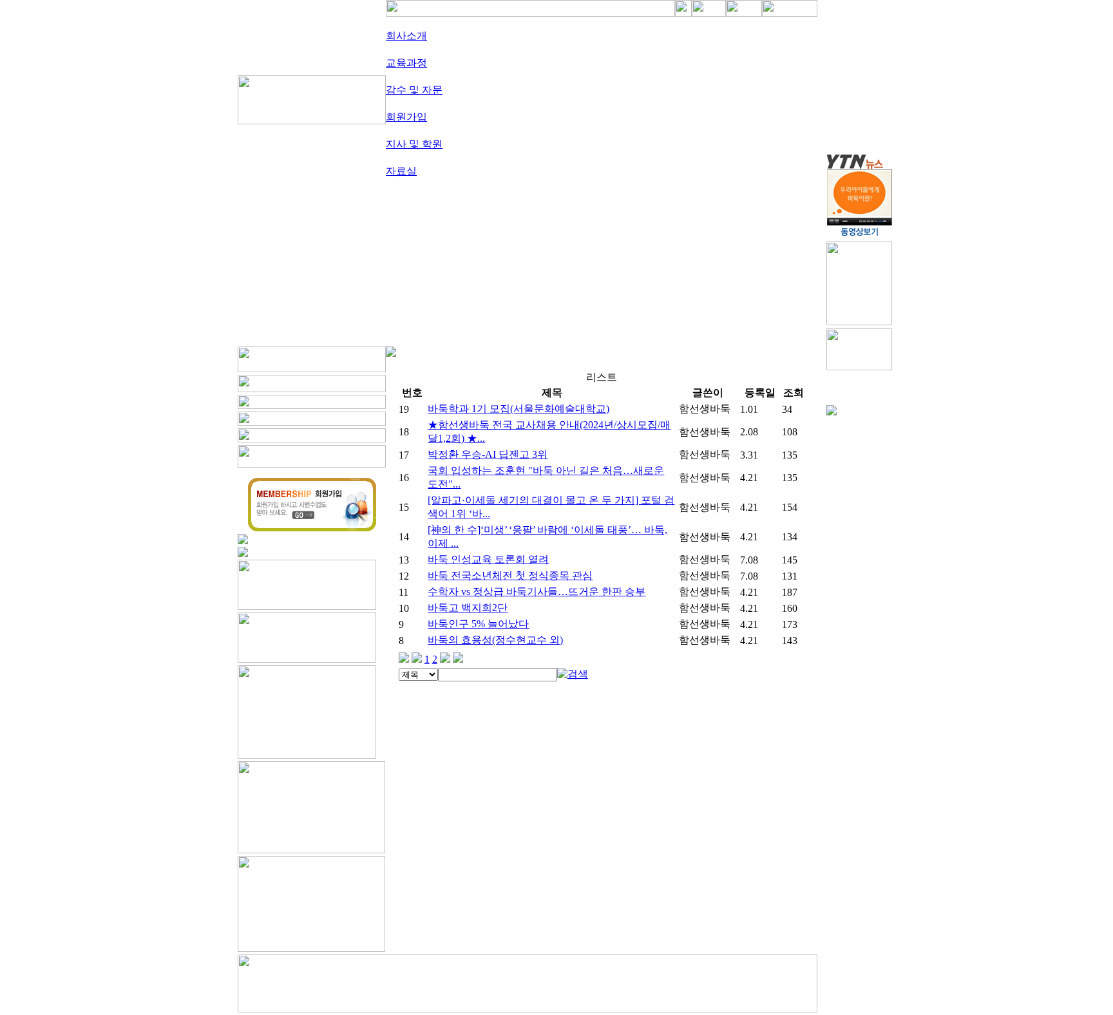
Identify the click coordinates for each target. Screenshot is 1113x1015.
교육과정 (406, 62)
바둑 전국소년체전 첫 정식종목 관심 (510, 575)
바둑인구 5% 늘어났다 (478, 623)
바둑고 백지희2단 (468, 607)
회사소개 (406, 35)
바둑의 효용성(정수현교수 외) (495, 639)
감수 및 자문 (414, 89)
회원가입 (406, 116)
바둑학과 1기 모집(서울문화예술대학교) (518, 408)
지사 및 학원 (414, 143)
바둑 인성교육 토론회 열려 (488, 559)
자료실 (401, 171)
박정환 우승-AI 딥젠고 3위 (487, 454)
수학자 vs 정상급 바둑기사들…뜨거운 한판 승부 (536, 591)
